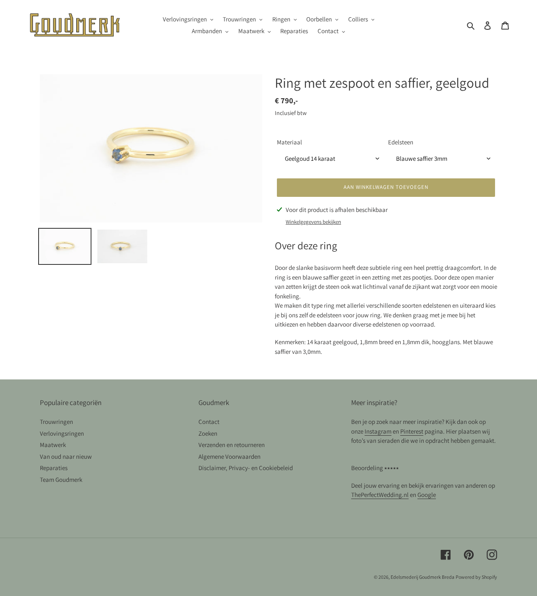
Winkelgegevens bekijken (313, 221)
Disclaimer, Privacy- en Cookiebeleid (245, 468)
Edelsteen (400, 142)
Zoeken (207, 433)
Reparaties (54, 468)
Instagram (378, 431)
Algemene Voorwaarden (229, 456)
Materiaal (289, 142)
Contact (208, 422)
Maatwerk (53, 445)
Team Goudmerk (61, 480)
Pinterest (411, 431)
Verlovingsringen (62, 433)
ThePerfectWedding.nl (380, 495)
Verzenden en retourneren (231, 445)
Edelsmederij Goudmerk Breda (422, 577)
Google (426, 495)
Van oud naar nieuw (66, 456)
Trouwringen (56, 422)
